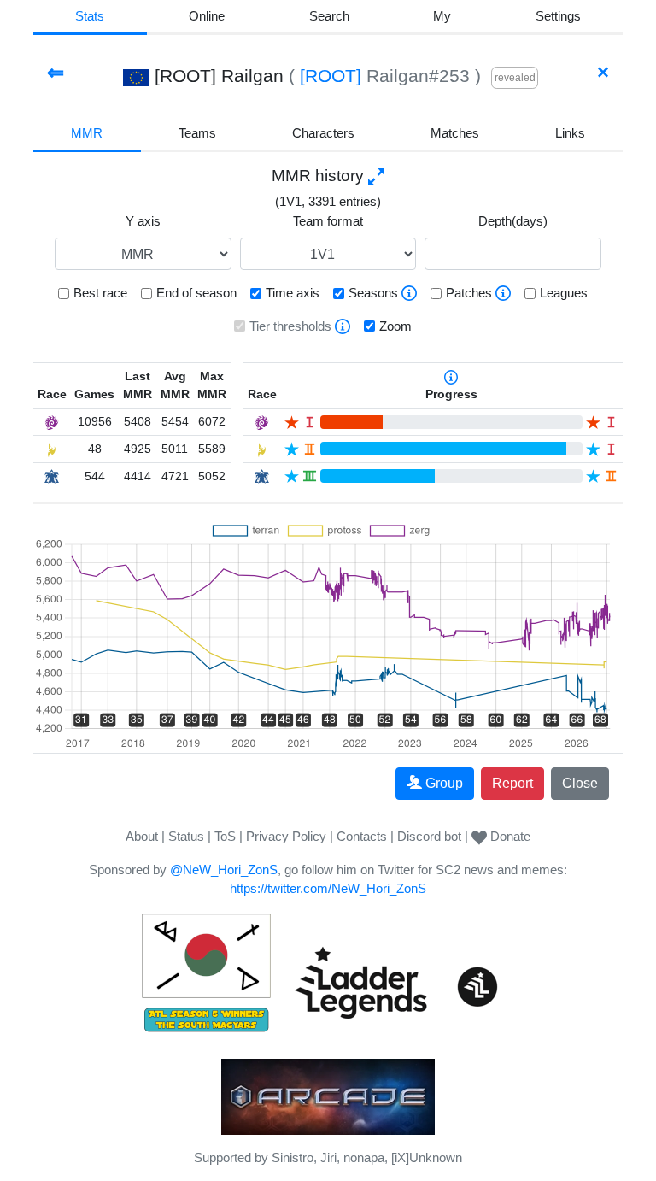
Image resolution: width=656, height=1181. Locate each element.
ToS (225, 836)
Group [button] (444, 783)
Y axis (143, 221)
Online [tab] (207, 16)
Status (186, 836)
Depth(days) (513, 221)
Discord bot (429, 836)
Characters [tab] (323, 133)
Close (580, 783)
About (142, 836)
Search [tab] (329, 16)
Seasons (373, 292)
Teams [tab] (197, 133)
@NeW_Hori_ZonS (224, 869)
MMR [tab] (86, 133)
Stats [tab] (89, 16)
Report (512, 783)
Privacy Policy (286, 836)
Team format (328, 221)
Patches (469, 292)
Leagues (564, 292)
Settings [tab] (558, 16)
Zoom (395, 326)
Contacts (362, 836)
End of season (196, 292)
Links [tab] (570, 133)
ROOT (330, 75)
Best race (100, 292)
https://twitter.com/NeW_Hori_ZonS (328, 888)
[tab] (442, 17)
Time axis (292, 292)
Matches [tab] (454, 133)
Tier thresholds (290, 326)
